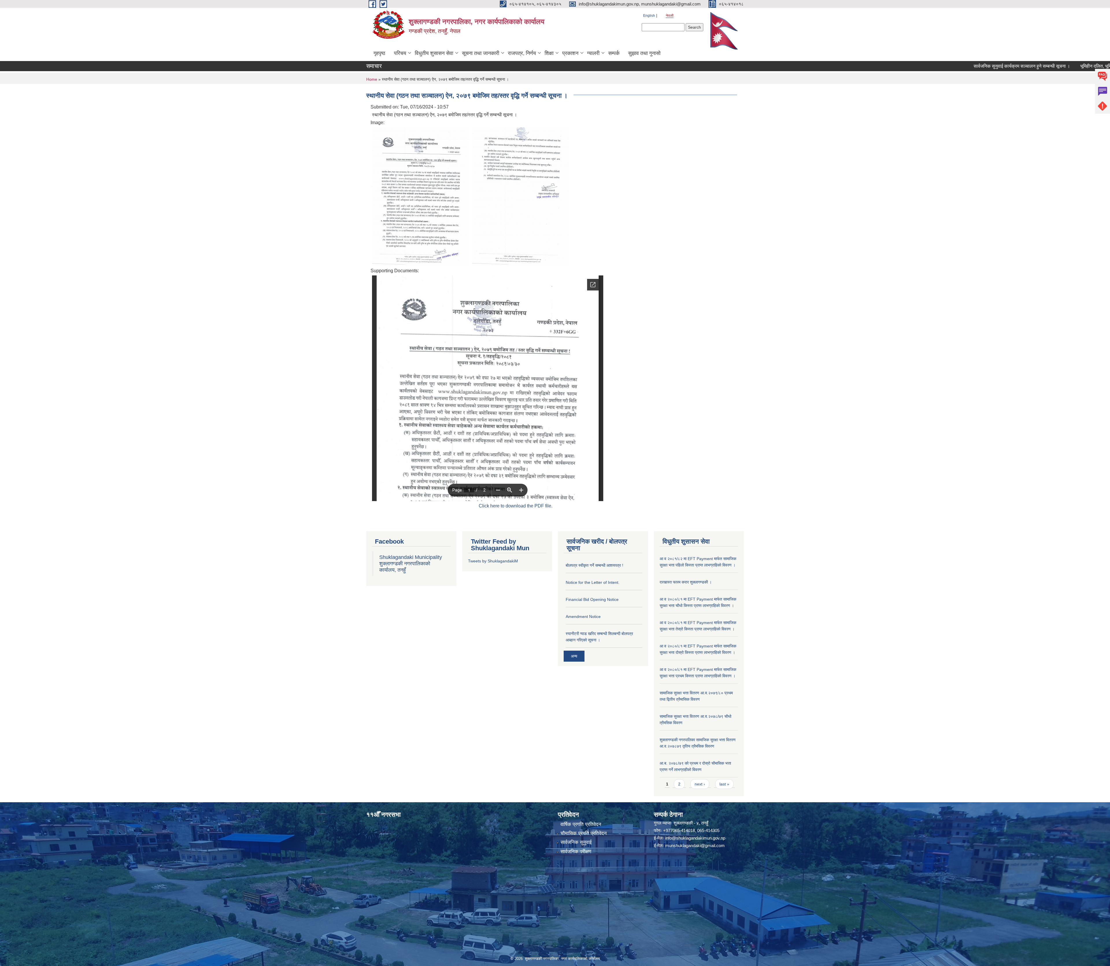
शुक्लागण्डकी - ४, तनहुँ (691, 822)
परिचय (400, 53)
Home (371, 79)
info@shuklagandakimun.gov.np (695, 838)
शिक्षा (549, 53)
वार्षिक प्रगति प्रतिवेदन (580, 824)
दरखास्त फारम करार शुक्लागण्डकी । (686, 582)
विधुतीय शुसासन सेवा (434, 53)
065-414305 (708, 830)
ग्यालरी (593, 53)
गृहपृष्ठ (379, 53)
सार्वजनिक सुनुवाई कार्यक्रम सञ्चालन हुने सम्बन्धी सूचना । (970, 66)
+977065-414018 (679, 830)
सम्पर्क (613, 53)
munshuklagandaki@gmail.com (695, 845)
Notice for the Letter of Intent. (592, 582)
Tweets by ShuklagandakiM (493, 561)
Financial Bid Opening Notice (592, 599)
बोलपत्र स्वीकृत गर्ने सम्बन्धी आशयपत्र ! (594, 565)
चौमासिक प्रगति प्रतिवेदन (583, 833)
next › (700, 784)
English (649, 16)
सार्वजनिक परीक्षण (575, 851)
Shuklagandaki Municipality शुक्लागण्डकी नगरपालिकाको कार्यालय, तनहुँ (410, 563)
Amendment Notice (583, 616)
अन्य (574, 656)
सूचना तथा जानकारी (480, 53)
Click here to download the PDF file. (515, 505)
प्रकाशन (570, 53)
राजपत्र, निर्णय (522, 53)
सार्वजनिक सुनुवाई (576, 842)
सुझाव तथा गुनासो (644, 53)
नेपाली (670, 16)
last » (724, 784)
